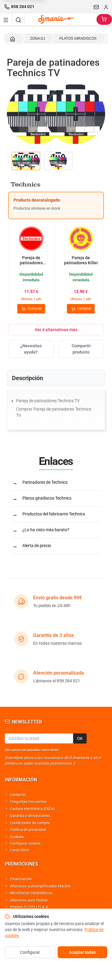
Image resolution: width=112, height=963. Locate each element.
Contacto (17, 794)
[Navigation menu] (6, 19)
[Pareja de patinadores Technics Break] (31, 239)
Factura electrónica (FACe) (32, 809)
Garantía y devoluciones (30, 815)
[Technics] (56, 184)
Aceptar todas (82, 952)
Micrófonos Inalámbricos (31, 893)
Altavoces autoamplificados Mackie (40, 886)
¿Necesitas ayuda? (31, 348)
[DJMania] (60, 19)
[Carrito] (104, 19)
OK (80, 738)
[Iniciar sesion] (106, 6)
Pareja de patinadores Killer (81, 260)
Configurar (30, 952)
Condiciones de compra (30, 823)
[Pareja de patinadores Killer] (81, 239)
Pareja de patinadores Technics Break (31, 263)
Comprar (34, 308)
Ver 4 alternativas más (56, 329)
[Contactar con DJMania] (96, 6)
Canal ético (19, 850)
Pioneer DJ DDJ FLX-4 (29, 907)
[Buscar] (18, 19)
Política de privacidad (28, 829)
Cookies (17, 837)
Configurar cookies (25, 843)
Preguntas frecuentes (28, 801)
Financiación (21, 879)
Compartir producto (81, 348)
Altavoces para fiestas (29, 900)
